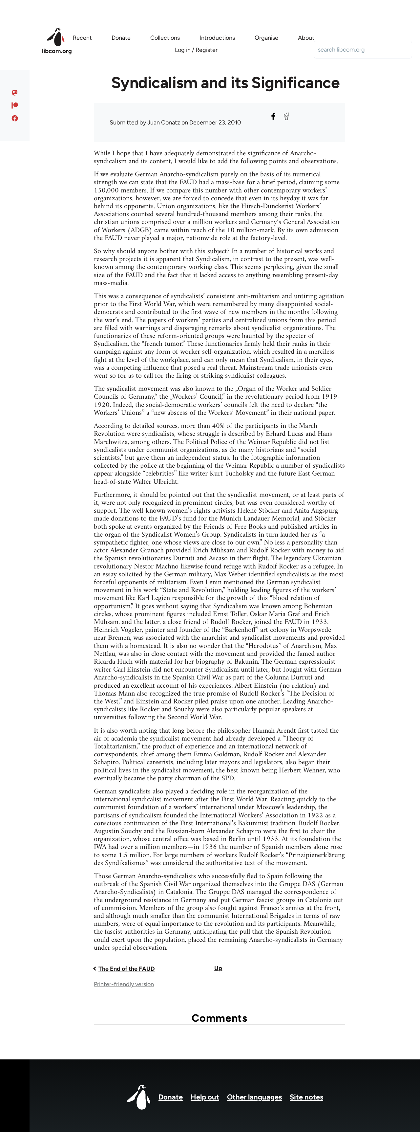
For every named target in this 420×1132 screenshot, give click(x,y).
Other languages (254, 1097)
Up (218, 968)
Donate (170, 1097)
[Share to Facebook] (273, 116)
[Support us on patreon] (15, 105)
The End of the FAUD (126, 968)
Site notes (306, 1097)
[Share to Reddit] (286, 116)
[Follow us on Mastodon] (15, 93)
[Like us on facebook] (15, 118)
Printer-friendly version (124, 984)
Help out (205, 1097)
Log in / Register (196, 50)
